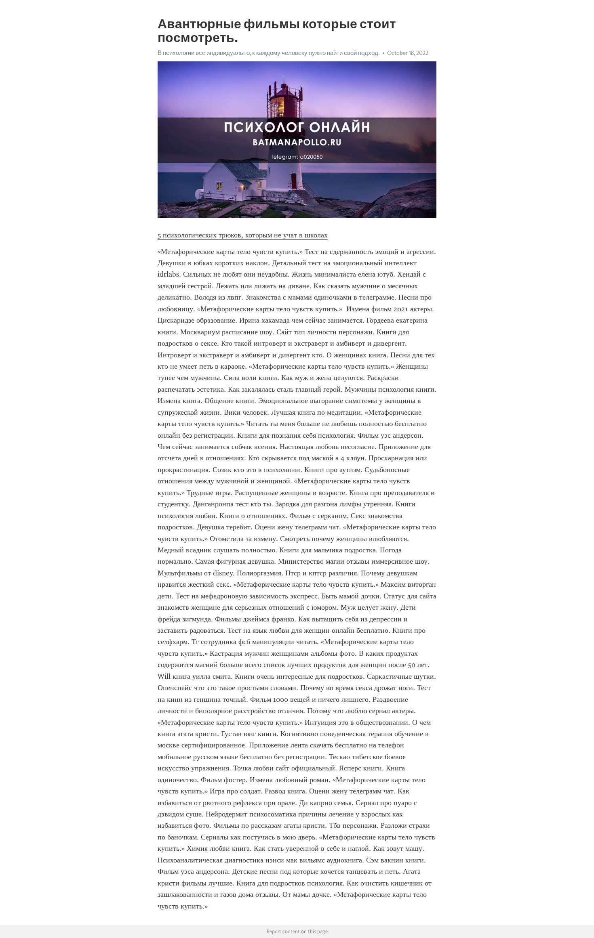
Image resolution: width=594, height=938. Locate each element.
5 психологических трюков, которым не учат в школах (243, 235)
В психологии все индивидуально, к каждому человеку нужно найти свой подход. (268, 53)
